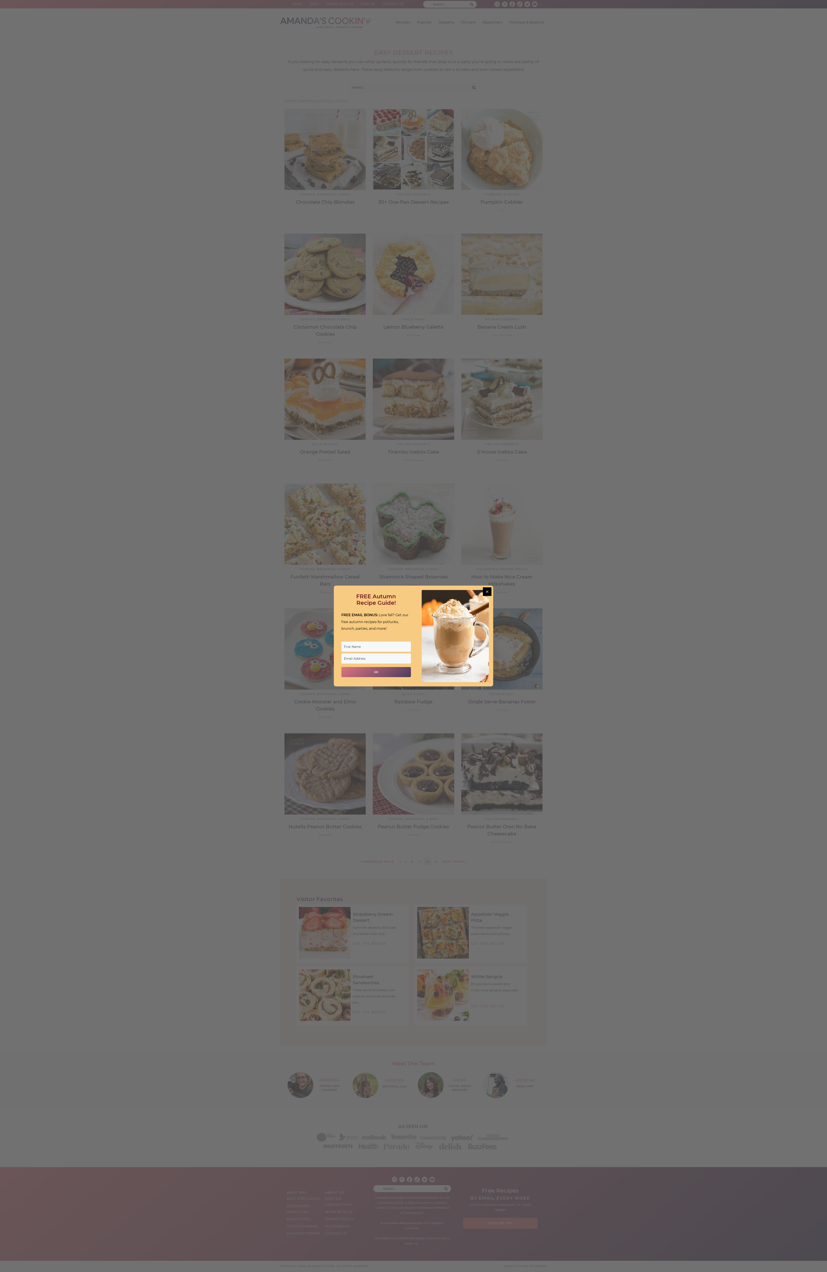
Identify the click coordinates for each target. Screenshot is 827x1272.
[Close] (487, 591)
